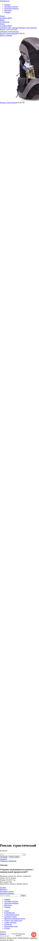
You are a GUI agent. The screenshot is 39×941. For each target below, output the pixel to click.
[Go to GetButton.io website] (33, 938)
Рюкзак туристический (8, 33)
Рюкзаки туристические (28, 28)
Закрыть (3, 934)
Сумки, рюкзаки (12, 28)
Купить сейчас (14, 857)
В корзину (4, 857)
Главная (3, 28)
